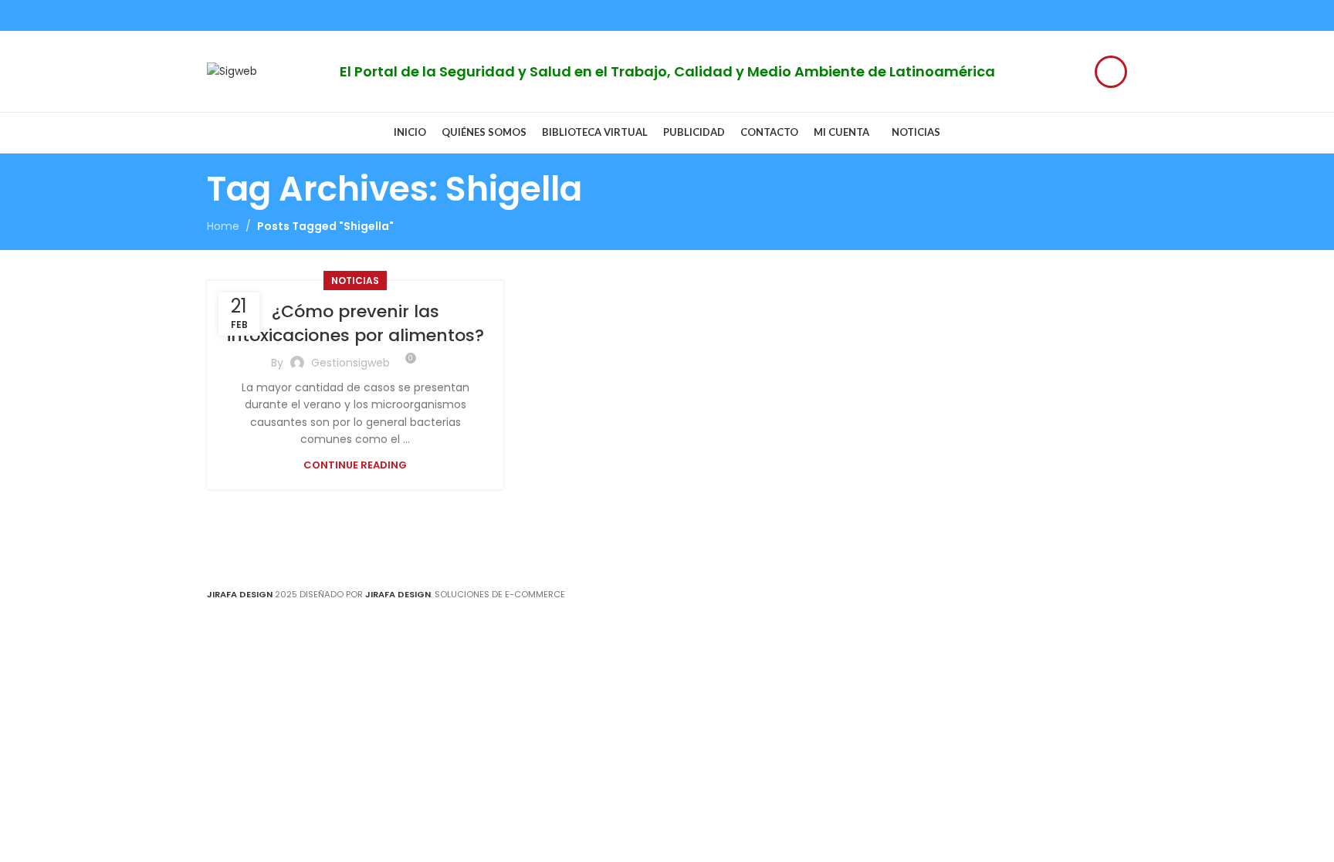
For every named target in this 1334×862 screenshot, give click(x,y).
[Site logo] (232, 70)
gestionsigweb (350, 362)
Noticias (355, 280)
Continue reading (355, 465)
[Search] (1111, 71)
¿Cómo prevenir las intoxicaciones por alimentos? (355, 323)
